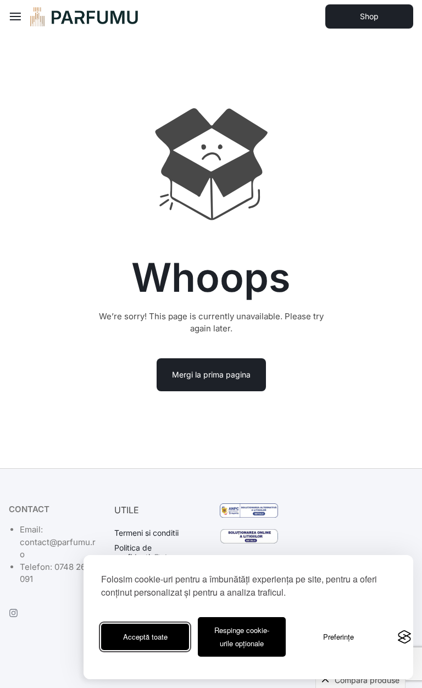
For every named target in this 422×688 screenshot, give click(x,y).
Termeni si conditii (146, 533)
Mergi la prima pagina (211, 374)
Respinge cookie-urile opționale (241, 636)
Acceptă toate (145, 636)
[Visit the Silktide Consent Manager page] (404, 637)
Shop (369, 16)
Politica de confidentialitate (143, 552)
